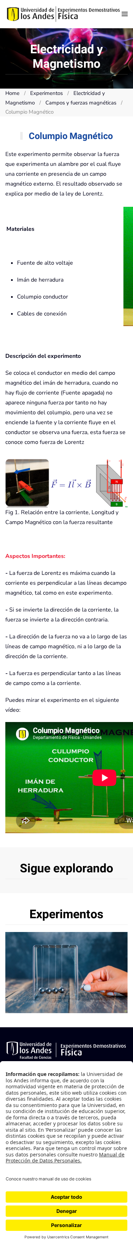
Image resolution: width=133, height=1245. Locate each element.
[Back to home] (63, 14)
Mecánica (66, 972)
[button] (125, 14)
